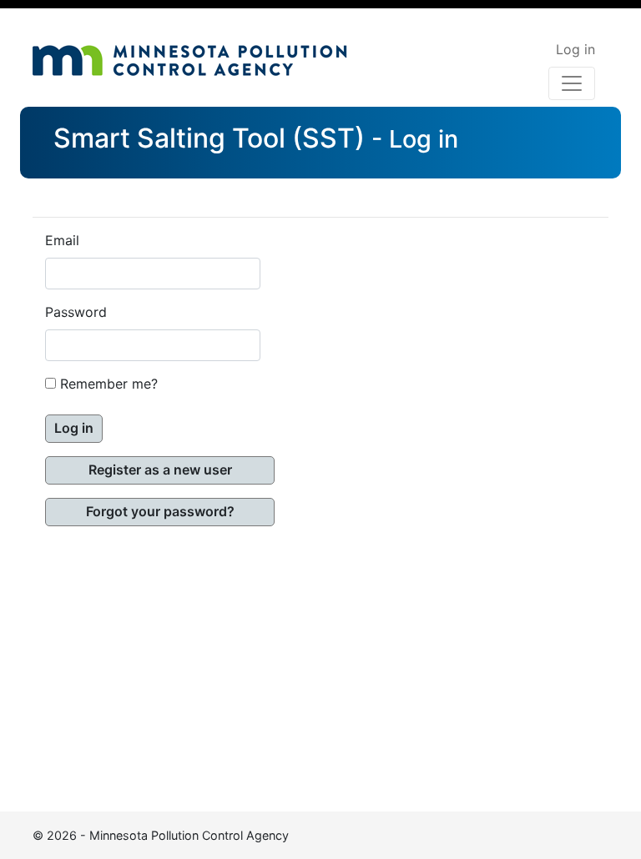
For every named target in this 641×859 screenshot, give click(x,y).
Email (62, 241)
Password (76, 313)
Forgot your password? (160, 512)
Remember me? (109, 384)
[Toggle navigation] (571, 83)
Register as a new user (160, 470)
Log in (575, 50)
